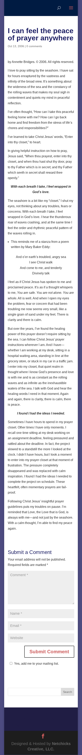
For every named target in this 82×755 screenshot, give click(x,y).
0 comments (34, 46)
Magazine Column (29, 724)
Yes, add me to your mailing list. (36, 663)
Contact (58, 724)
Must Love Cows (39, 719)
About (47, 713)
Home (30, 713)
